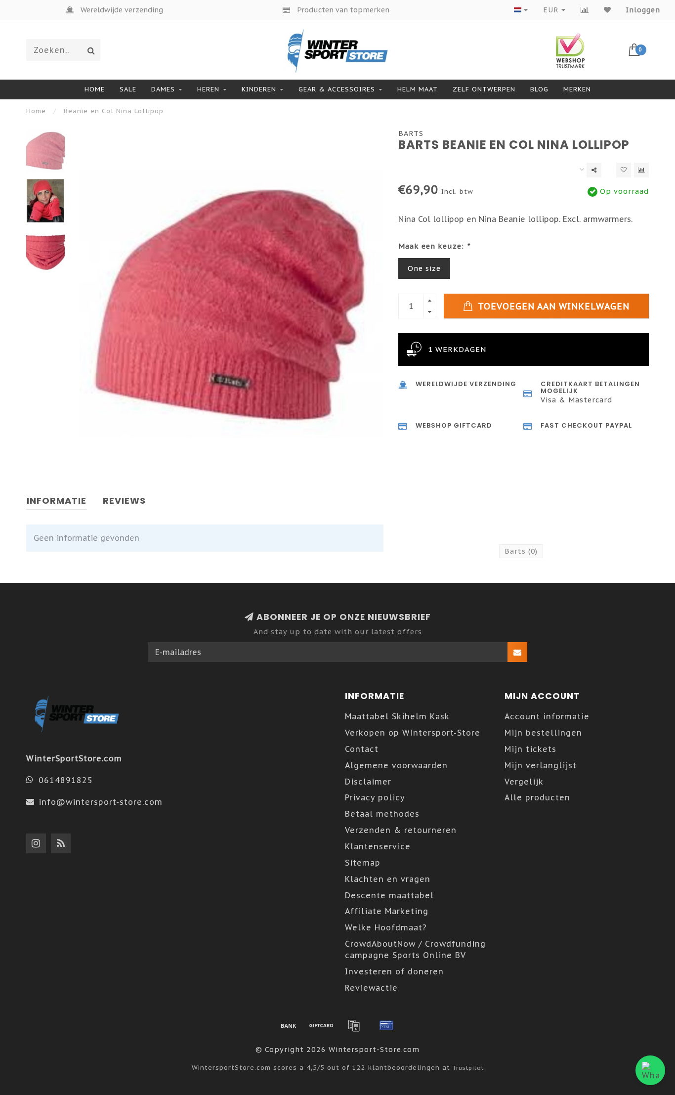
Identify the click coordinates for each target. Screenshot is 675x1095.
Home (94, 89)
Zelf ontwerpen (484, 89)
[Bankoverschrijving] (288, 1025)
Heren (208, 89)
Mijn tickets (530, 749)
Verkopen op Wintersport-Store (412, 733)
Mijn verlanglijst (541, 765)
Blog (539, 89)
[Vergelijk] (585, 9)
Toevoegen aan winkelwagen (552, 306)
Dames (163, 89)
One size (424, 268)
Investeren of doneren (394, 971)
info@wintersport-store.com (101, 802)
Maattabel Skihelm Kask (397, 716)
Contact (362, 749)
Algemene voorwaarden (396, 765)
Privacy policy (375, 797)
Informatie (56, 500)
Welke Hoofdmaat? (386, 927)
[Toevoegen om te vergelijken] (641, 170)
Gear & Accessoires (336, 89)
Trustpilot (468, 1067)
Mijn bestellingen (543, 733)
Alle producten (537, 797)
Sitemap (362, 863)
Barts (410, 133)
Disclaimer (368, 782)
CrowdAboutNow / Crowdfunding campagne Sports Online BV (415, 949)
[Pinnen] (386, 1025)
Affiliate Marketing (386, 911)
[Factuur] (353, 1025)
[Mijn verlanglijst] (607, 9)
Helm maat (417, 89)
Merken (577, 89)
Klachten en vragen (387, 879)
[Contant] (321, 1025)
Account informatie (547, 716)
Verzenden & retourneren (401, 830)
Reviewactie (371, 988)
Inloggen (643, 9)
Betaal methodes (382, 814)
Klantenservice (378, 846)
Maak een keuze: (434, 246)
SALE (128, 89)
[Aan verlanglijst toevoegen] (623, 170)
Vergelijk (524, 782)
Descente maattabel (389, 895)
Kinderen (259, 89)
